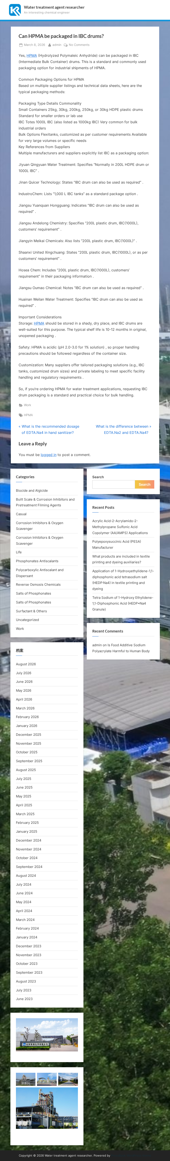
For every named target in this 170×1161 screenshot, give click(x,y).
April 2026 (24, 699)
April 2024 (24, 911)
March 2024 (25, 920)
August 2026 (26, 664)
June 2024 (24, 893)
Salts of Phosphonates (33, 593)
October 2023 (27, 963)
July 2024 (23, 884)
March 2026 (25, 708)
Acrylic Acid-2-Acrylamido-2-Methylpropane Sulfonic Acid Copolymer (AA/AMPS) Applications (120, 527)
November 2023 (28, 955)
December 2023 (28, 946)
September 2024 (29, 867)
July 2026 (23, 673)
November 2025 (28, 743)
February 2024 (27, 928)
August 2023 (26, 981)
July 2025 (23, 779)
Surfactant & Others (31, 611)
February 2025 (27, 822)
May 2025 (23, 796)
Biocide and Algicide (32, 490)
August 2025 (26, 770)
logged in (48, 454)
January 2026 (26, 726)
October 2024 (27, 858)
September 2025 (29, 761)
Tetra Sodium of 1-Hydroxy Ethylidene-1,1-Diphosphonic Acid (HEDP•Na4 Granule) (122, 603)
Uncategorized (27, 620)
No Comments (79, 45)
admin (56, 45)
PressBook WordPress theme (131, 1155)
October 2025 (26, 752)
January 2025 (26, 831)
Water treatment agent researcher (54, 7)
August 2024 (26, 875)
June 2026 (24, 681)
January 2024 (26, 937)
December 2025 (28, 734)
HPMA (32, 55)
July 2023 (23, 990)
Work (27, 405)
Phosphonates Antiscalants (37, 561)
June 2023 (24, 999)
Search (98, 477)
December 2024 (28, 840)
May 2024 (23, 902)
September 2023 (29, 972)
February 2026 (27, 717)
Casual (21, 514)
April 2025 (24, 805)
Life (19, 552)
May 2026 (23, 690)
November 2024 (28, 849)
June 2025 (24, 787)
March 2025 (25, 814)
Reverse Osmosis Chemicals (38, 584)
